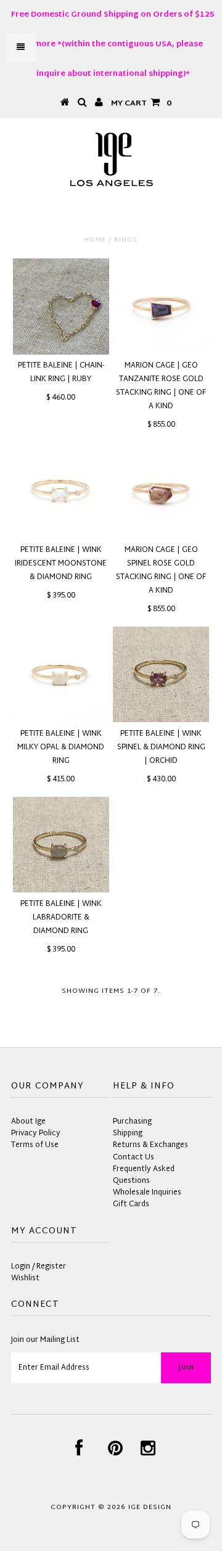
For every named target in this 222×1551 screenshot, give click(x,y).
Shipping (127, 1133)
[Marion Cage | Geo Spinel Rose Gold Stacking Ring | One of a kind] (160, 490)
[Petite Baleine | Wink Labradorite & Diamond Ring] (61, 844)
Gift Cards (131, 1204)
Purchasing (132, 1122)
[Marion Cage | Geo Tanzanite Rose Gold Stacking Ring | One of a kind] (160, 306)
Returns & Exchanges (150, 1145)
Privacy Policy (35, 1133)
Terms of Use (35, 1145)
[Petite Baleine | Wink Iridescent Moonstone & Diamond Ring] (61, 490)
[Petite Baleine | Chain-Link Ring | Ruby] (61, 306)
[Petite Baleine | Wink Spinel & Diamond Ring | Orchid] (160, 674)
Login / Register (38, 1266)
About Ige (28, 1122)
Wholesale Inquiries (147, 1192)
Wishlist (25, 1278)
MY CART (141, 103)
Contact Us (133, 1157)
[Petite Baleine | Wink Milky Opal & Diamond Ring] (61, 674)
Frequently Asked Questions (144, 1175)
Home (95, 240)
